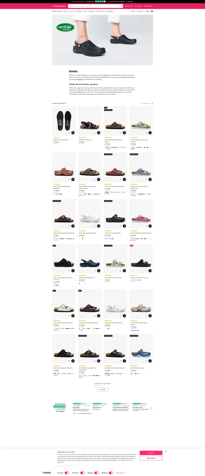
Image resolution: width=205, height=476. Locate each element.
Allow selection (151, 458)
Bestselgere (79, 11)
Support (133, 11)
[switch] (82, 473)
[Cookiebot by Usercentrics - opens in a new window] (47, 473)
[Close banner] (166, 451)
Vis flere (102, 389)
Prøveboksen (91, 11)
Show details (120, 473)
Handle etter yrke (100, 11)
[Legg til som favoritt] (69, 132)
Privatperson (140, 11)
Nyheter (65, 11)
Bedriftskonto (109, 11)
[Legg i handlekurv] (73, 132)
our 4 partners (66, 454)
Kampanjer (71, 11)
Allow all (151, 453)
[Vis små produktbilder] (152, 103)
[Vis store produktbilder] (149, 103)
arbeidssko (80, 79)
